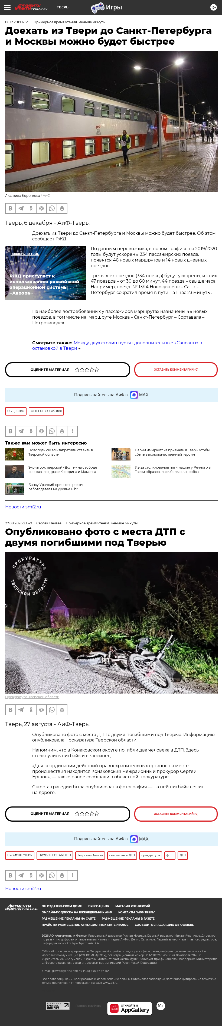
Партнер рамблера (88, 1005)
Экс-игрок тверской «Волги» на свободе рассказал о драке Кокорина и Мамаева (62, 469)
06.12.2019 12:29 (17, 22)
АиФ (46, 196)
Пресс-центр (98, 906)
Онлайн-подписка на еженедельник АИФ (77, 912)
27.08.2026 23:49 (18, 523)
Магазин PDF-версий (132, 906)
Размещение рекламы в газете (128, 918)
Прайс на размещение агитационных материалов (85, 925)
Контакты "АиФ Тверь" (136, 912)
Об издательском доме (62, 906)
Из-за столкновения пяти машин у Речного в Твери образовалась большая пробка (173, 469)
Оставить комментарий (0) (176, 369)
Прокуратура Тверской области (32, 697)
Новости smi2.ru (23, 506)
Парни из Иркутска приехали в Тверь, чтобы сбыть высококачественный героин (172, 452)
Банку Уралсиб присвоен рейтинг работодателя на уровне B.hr (57, 487)
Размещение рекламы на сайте (69, 918)
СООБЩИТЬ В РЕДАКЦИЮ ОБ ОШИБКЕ (164, 925)
